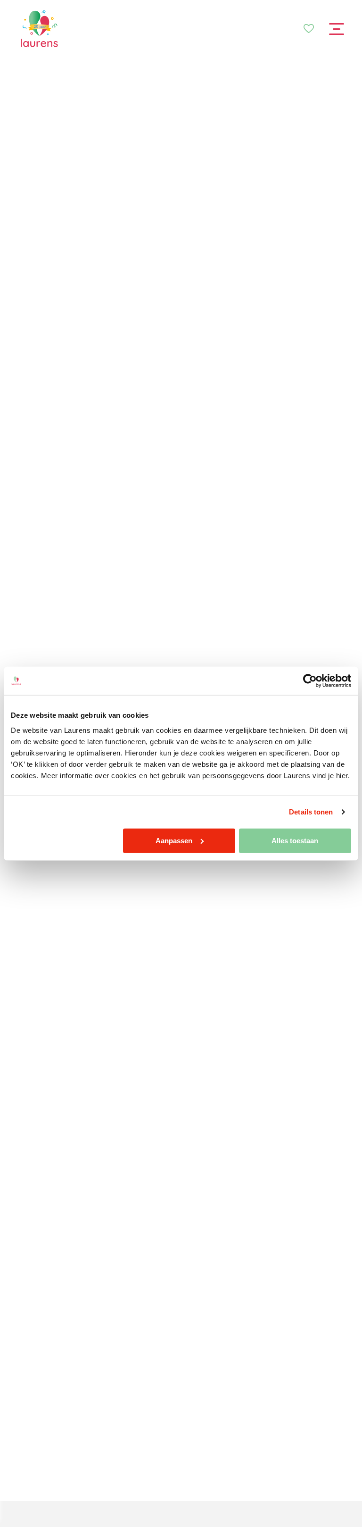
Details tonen (311, 812)
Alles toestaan (295, 840)
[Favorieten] (309, 29)
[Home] (39, 29)
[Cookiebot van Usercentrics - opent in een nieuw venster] (310, 681)
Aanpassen (174, 840)
